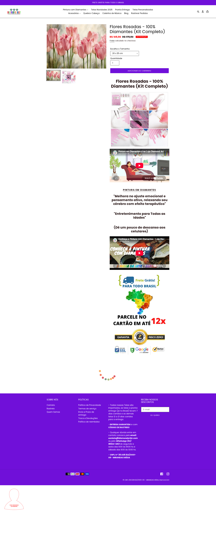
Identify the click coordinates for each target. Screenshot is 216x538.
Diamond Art (164, 480)
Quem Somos (53, 412)
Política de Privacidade (89, 405)
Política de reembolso (89, 421)
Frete (112, 40)
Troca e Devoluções (88, 418)
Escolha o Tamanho (120, 48)
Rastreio (51, 408)
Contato (51, 405)
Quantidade (116, 58)
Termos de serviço (87, 408)
